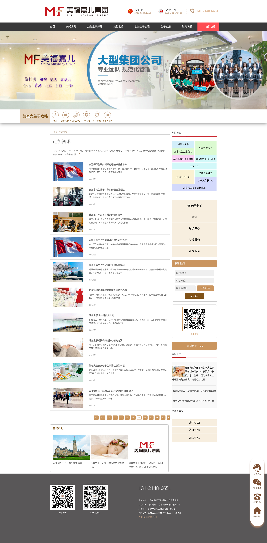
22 (121, 417)
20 (109, 417)
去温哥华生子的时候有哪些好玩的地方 (108, 164)
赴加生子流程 (142, 26)
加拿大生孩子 (205, 147)
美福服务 (194, 240)
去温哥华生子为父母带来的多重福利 (107, 265)
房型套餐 (118, 26)
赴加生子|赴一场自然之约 (101, 315)
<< (102, 417)
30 (169, 417)
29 (163, 417)
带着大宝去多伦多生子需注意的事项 (107, 366)
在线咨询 (194, 251)
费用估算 (194, 423)
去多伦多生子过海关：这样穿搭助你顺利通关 (111, 391)
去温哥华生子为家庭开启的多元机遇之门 (109, 240)
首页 (52, 26)
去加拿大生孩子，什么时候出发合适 (107, 190)
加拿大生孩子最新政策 (194, 187)
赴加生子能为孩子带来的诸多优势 (105, 215)
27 (151, 417)
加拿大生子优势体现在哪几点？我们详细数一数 (193, 401)
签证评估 (194, 430)
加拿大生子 (183, 144)
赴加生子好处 (94, 26)
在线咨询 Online (196, 345)
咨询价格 (210, 26)
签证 (194, 217)
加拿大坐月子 (205, 173)
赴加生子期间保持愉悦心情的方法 (105, 340)
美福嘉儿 (71, 26)
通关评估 (194, 438)
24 (133, 417)
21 (115, 417)
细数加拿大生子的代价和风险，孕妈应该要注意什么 (194, 391)
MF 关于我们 (194, 205)
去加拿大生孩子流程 (183, 158)
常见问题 (187, 26)
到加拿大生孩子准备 (206, 158)
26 (145, 417)
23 (127, 417)
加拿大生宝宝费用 (183, 151)
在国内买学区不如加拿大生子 (199, 367)
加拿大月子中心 (205, 180)
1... (96, 417)
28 (157, 417)
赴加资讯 (63, 132)
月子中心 (194, 228)
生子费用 (166, 26)
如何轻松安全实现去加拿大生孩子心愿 (108, 290)
